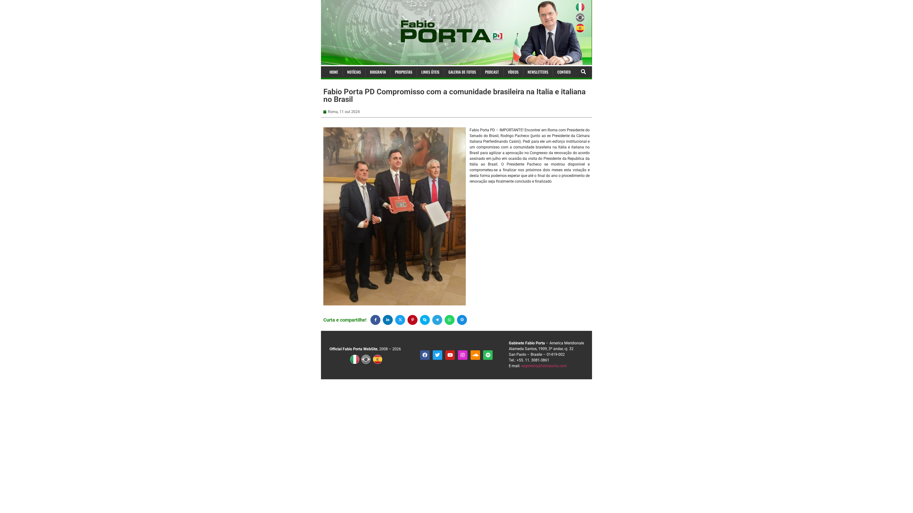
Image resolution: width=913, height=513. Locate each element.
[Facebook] (425, 355)
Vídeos (513, 72)
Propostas (403, 72)
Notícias (354, 72)
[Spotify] (488, 355)
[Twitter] (437, 355)
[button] (583, 72)
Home (334, 72)
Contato (564, 72)
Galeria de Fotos (462, 72)
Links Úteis (430, 72)
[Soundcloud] (475, 355)
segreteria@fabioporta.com (544, 366)
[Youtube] (450, 355)
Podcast (492, 72)
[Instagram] (462, 355)
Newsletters (538, 72)
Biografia (378, 72)
